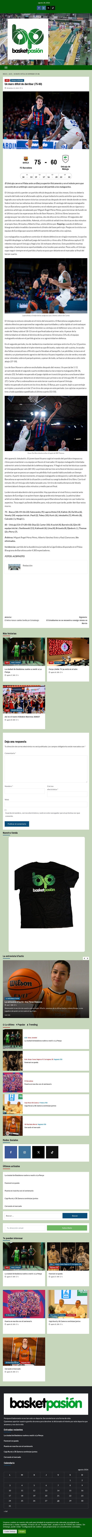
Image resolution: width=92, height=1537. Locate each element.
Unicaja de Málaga (17, 80)
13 (46, 1490)
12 (34, 1490)
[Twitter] (48, 8)
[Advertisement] (46, 593)
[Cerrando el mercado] (13, 1125)
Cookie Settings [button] (9, 1531)
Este (25, 1059)
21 (58, 1495)
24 (10, 1501)
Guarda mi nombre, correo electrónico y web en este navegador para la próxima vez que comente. (42, 814)
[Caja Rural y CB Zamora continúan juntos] (13, 1104)
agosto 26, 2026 (55, 672)
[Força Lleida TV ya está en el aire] (68, 652)
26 (34, 1501)
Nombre (9, 786)
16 (82, 1490)
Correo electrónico (52, 787)
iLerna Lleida (59, 663)
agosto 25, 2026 (11, 720)
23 (82, 1495)
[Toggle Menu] (6, 67)
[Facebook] (39, 8)
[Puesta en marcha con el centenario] (13, 1082)
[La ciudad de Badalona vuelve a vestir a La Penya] (24, 652)
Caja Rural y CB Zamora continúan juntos (40, 1105)
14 (58, 1490)
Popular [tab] (21, 1024)
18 (22, 1495)
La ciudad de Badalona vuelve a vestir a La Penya (43, 1040)
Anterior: (22, 619)
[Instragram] (44, 8)
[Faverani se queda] (13, 1060)
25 (22, 1501)
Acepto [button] (22, 1531)
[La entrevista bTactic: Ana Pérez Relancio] (46, 989)
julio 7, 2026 (10, 1005)
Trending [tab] (33, 1024)
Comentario (10, 753)
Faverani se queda (31, 1062)
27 (46, 1501)
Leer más (7, 1015)
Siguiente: (66, 620)
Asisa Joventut (15, 663)
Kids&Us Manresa (16, 710)
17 (10, 1495)
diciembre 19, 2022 (13, 88)
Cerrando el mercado (32, 1127)
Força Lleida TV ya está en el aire (63, 669)
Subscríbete (67, 1228)
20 (46, 1495)
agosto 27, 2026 (11, 675)
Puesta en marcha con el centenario (38, 1084)
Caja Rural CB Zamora (31, 1103)
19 (34, 1495)
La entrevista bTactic (12, 998)
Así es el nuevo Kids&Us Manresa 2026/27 (22, 716)
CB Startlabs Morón (30, 1124)
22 (70, 1495)
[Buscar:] (34, 1215)
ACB (7, 80)
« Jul (5, 1511)
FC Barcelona (28, 1081)
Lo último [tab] (9, 1024)
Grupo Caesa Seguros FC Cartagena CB (40, 1059)
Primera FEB (43, 1103)
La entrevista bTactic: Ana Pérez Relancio (23, 1001)
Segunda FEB (58, 1059)
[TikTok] (53, 8)
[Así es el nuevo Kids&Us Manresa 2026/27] (24, 699)
